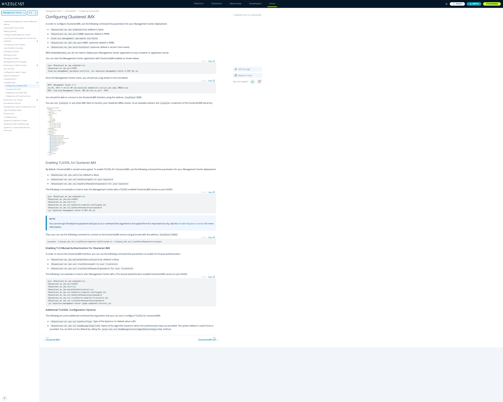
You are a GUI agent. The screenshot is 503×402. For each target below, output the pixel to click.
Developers (255, 4)
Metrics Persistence (11, 76)
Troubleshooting (10, 117)
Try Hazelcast (492, 4)
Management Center (54, 11)
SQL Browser (9, 69)
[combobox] (457, 4)
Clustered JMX (9, 83)
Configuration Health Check (15, 72)
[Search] (457, 4)
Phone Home (9, 114)
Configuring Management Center (17, 35)
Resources (235, 4)
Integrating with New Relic (16, 93)
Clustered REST (10, 79)
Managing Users (10, 55)
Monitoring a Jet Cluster (13, 100)
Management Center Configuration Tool (19, 107)
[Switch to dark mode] (446, 4)
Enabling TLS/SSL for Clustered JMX (247, 15)
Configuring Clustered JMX (16, 86)
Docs (272, 4)
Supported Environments (14, 28)
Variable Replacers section (191, 223)
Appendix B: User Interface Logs (16, 124)
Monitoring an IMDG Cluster (15, 65)
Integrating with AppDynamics (18, 96)
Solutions (217, 4)
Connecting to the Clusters (14, 45)
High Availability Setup (13, 110)
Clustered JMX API (13, 89)
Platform (199, 4)
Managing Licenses (11, 58)
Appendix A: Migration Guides (15, 121)
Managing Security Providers (15, 62)
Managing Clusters (11, 51)
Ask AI (475, 4)
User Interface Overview (13, 48)
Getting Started (10, 31)
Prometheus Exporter (12, 103)
